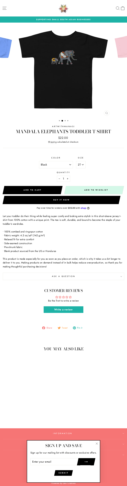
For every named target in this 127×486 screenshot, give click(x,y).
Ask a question (63, 276)
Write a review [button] (63, 309)
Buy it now (61, 199)
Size (81, 157)
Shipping (52, 141)
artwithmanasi (63, 126)
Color (56, 157)
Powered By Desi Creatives (63, 483)
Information (62, 433)
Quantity (63, 172)
